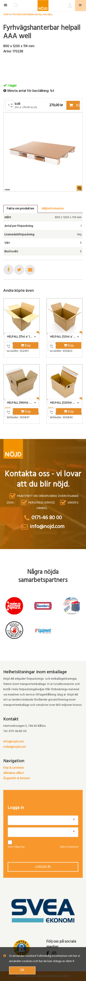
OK (22, 970)
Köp (77, 106)
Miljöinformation (53, 209)
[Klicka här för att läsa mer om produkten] (21, 316)
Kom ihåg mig (16, 847)
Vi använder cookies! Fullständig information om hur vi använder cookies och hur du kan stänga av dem (44, 958)
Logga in (43, 867)
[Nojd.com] (43, 5)
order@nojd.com (14, 747)
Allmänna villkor (13, 773)
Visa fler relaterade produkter (29, 435)
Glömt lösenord (69, 847)
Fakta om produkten (20, 209)
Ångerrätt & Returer (16, 779)
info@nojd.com (13, 742)
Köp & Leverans (13, 768)
